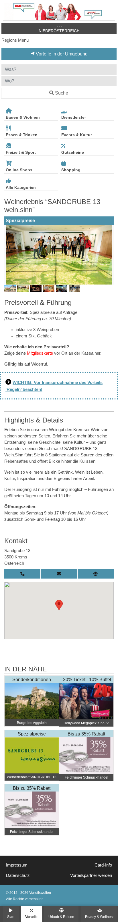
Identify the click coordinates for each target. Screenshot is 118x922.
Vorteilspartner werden (91, 875)
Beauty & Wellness (99, 917)
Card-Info (103, 865)
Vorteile (31, 917)
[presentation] (9, 255)
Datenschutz (18, 875)
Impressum (16, 865)
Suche (61, 93)
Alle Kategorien (21, 187)
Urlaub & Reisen (61, 917)
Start (10, 917)
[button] (59, 605)
